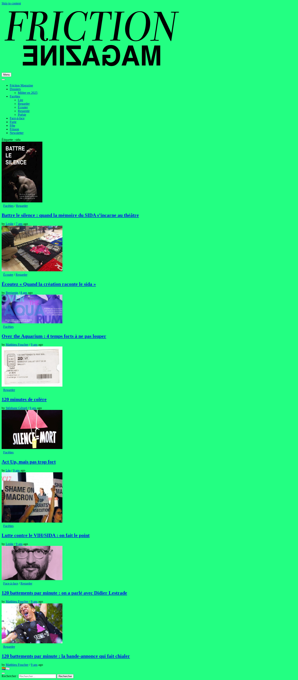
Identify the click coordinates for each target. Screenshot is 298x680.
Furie (13, 122)
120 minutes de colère (24, 399)
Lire (20, 100)
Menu (6, 74)
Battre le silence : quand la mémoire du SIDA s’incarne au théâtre (70, 215)
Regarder (24, 103)
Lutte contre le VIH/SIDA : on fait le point (46, 535)
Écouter (23, 107)
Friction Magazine (21, 85)
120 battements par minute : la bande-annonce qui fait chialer (66, 656)
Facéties (15, 96)
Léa (8, 470)
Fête (12, 125)
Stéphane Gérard (16, 408)
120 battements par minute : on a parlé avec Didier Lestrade (64, 593)
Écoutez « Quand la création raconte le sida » (49, 284)
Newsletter (17, 133)
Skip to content (11, 3)
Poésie (22, 114)
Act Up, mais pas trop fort (29, 461)
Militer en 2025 (28, 92)
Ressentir (24, 111)
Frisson (14, 129)
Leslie (9, 224)
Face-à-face (17, 118)
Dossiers (15, 89)
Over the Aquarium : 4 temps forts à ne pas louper (54, 336)
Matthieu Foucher (17, 344)
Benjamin (12, 292)
